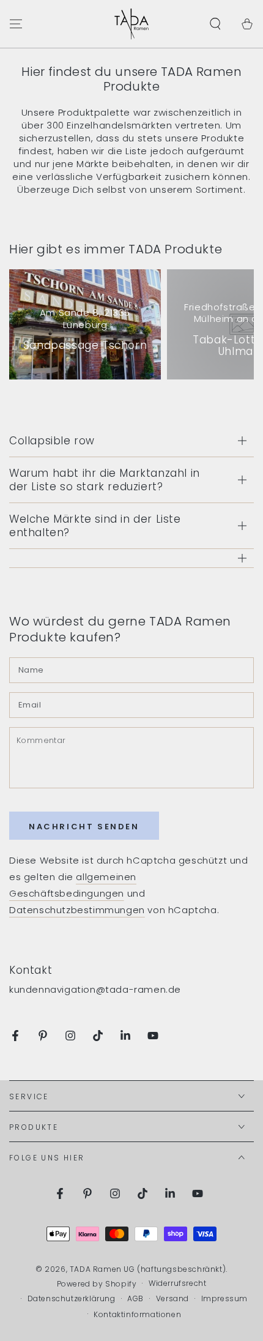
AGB (135, 1299)
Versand (172, 1299)
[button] (215, 23)
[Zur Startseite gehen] (131, 24)
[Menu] (16, 23)
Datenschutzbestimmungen (77, 909)
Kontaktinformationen (137, 1315)
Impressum (224, 1299)
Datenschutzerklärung (72, 1299)
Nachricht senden (84, 826)
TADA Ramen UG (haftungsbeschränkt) (148, 1269)
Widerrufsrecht (177, 1283)
